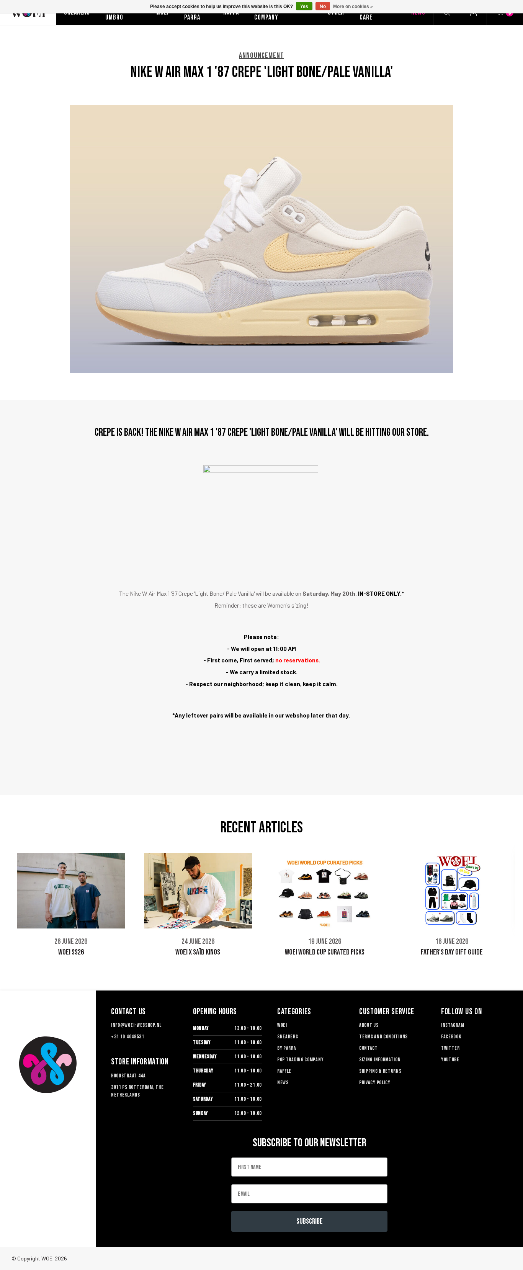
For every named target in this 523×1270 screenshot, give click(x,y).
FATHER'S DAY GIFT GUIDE (452, 952)
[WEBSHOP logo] (48, 1065)
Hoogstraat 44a (128, 1075)
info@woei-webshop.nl (136, 1025)
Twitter (450, 1048)
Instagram (452, 1025)
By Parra (286, 1048)
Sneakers (287, 1036)
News (283, 1082)
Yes (304, 6)
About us (369, 1025)
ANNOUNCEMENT (261, 55)
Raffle (284, 1071)
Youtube (450, 1059)
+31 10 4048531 (127, 1036)
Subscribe (309, 1221)
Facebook (451, 1036)
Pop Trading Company (300, 1059)
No (323, 6)
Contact (368, 1048)
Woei (282, 1025)
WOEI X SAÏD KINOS (197, 952)
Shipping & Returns (380, 1071)
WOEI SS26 (71, 952)
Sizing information (380, 1059)
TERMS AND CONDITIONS (383, 1036)
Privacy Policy (375, 1082)
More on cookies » (353, 6)
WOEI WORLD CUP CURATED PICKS (324, 952)
